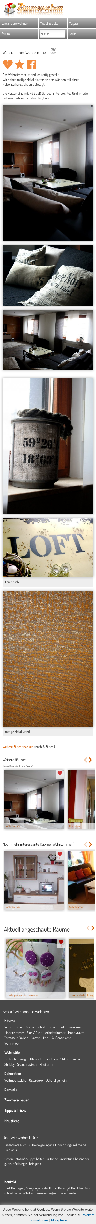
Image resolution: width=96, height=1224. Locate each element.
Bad (61, 1027)
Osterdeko (36, 1080)
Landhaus (51, 1059)
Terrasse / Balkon (16, 1038)
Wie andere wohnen (15, 23)
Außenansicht (61, 1038)
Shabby (9, 1064)
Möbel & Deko (49, 23)
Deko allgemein (56, 1080)
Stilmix (65, 1059)
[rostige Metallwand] (48, 659)
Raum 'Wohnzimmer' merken (19, 64)
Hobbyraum (76, 1032)
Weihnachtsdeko (15, 1080)
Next (90, 760)
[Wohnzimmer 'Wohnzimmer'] (48, 173)
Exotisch (10, 1059)
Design (22, 1059)
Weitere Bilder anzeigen (18, 746)
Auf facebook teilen (31, 64)
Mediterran (46, 1064)
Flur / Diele (34, 1032)
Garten (35, 1038)
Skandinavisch (27, 1064)
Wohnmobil (12, 1043)
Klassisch (36, 1059)
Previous (85, 760)
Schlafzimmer (46, 1027)
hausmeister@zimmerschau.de (55, 1193)
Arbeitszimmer (55, 1032)
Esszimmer (74, 1027)
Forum (6, 33)
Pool (46, 1038)
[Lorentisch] (48, 547)
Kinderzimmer (14, 1032)
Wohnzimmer (13, 1027)
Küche (30, 1027)
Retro (76, 1059)
